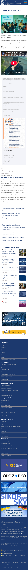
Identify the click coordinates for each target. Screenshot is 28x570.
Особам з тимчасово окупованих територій (11, 426)
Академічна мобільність (6, 388)
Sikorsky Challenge (5, 441)
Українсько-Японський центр (8, 374)
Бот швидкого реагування (13, 545)
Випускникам (4, 433)
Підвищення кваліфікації (7, 393)
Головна (3, 8)
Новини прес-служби (5, 171)
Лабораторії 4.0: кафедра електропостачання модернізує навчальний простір (9, 285)
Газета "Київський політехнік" (8, 412)
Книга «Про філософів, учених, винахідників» (13, 218)
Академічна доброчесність (7, 446)
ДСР (2, 168)
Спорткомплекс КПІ (5, 369)
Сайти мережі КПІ (5, 400)
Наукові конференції (5, 405)
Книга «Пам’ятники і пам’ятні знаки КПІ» (12, 206)
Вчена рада (3, 347)
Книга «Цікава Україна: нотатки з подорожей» (13, 208)
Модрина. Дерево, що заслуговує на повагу (12, 240)
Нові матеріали (15, 529)
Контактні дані (4, 527)
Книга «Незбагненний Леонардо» (10, 215)
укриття (8, 161)
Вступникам (4, 424)
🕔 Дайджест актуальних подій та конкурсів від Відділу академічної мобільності (10, 277)
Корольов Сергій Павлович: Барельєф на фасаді (13, 237)
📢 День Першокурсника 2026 (9, 301)
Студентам (3, 431)
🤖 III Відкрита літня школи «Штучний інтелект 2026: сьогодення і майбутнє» (8, 261)
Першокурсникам (5, 428)
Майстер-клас (9, 170)
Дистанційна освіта (5, 385)
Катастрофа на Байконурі (8, 234)
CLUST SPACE (4, 453)
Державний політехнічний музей (8, 364)
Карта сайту (8, 529)
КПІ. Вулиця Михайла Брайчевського (10, 232)
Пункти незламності (7, 553)
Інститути (3, 352)
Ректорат (3, 345)
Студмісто (3, 371)
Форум (2, 170)
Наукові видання (5, 402)
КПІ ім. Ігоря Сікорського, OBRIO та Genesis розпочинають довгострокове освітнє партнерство (10, 269)
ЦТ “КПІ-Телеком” (5, 367)
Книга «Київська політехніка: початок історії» (13, 210)
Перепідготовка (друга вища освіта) (9, 390)
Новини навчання (5, 173)
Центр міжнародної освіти (7, 395)
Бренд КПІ (23, 527)
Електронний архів (5, 410)
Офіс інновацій (4, 379)
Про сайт (3, 529)
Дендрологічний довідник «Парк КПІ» (11, 213)
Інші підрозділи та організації (8, 359)
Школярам (3, 421)
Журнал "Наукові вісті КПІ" (7, 415)
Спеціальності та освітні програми (9, 448)
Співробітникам (4, 436)
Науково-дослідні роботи (6, 407)
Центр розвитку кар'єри (6, 376)
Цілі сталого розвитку (6, 455)
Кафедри (3, 357)
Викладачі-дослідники (6, 443)
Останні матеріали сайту (11, 247)
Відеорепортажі (15, 171)
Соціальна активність (19, 170)
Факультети (3, 354)
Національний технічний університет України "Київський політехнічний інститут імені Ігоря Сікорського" (13, 2)
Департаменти (4, 349)
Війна (2, 450)
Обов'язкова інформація (14, 527)
